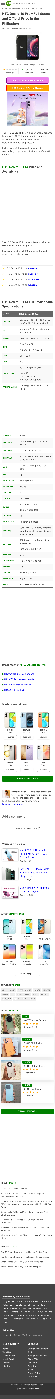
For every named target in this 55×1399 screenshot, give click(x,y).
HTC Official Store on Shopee (19, 674)
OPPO (27, 995)
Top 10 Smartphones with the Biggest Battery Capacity (25, 1257)
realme (44, 995)
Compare (10, 737)
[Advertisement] (27, 205)
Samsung (6, 999)
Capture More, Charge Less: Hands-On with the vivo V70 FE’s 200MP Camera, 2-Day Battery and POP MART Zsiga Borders (27, 1204)
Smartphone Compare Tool (38, 1350)
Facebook (6, 804)
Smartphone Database (38, 1355)
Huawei (46, 990)
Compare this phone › (27, 779)
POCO (35, 995)
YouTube (26, 1335)
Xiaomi (32, 999)
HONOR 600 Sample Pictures (14, 1188)
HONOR (37, 990)
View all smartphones (26, 974)
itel (12, 995)
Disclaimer (32, 1376)
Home (4, 9)
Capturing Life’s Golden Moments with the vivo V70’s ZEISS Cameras (24, 1213)
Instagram (18, 804)
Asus (12, 990)
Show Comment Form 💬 (27, 828)
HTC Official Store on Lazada (19, 679)
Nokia (20, 995)
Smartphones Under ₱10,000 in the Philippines (22, 1262)
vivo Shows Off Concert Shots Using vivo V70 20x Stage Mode (26, 1236)
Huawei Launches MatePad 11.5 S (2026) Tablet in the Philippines (25, 1229)
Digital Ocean (33, 1389)
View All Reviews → (27, 1111)
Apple (4, 990)
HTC (24, 9)
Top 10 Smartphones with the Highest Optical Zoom (24, 1252)
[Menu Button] (2, 3)
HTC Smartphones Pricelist (18, 684)
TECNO (17, 999)
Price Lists (7, 1366)
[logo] (8, 3)
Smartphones (14, 9)
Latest (12, 914)
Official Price (27, 73)
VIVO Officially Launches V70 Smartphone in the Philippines (22, 1221)
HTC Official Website (14, 690)
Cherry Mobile (24, 990)
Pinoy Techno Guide (19, 1296)
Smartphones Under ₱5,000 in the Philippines (21, 1266)
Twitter (17, 1335)
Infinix (5, 995)
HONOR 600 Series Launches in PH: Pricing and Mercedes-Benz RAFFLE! (22, 1195)
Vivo (24, 999)
